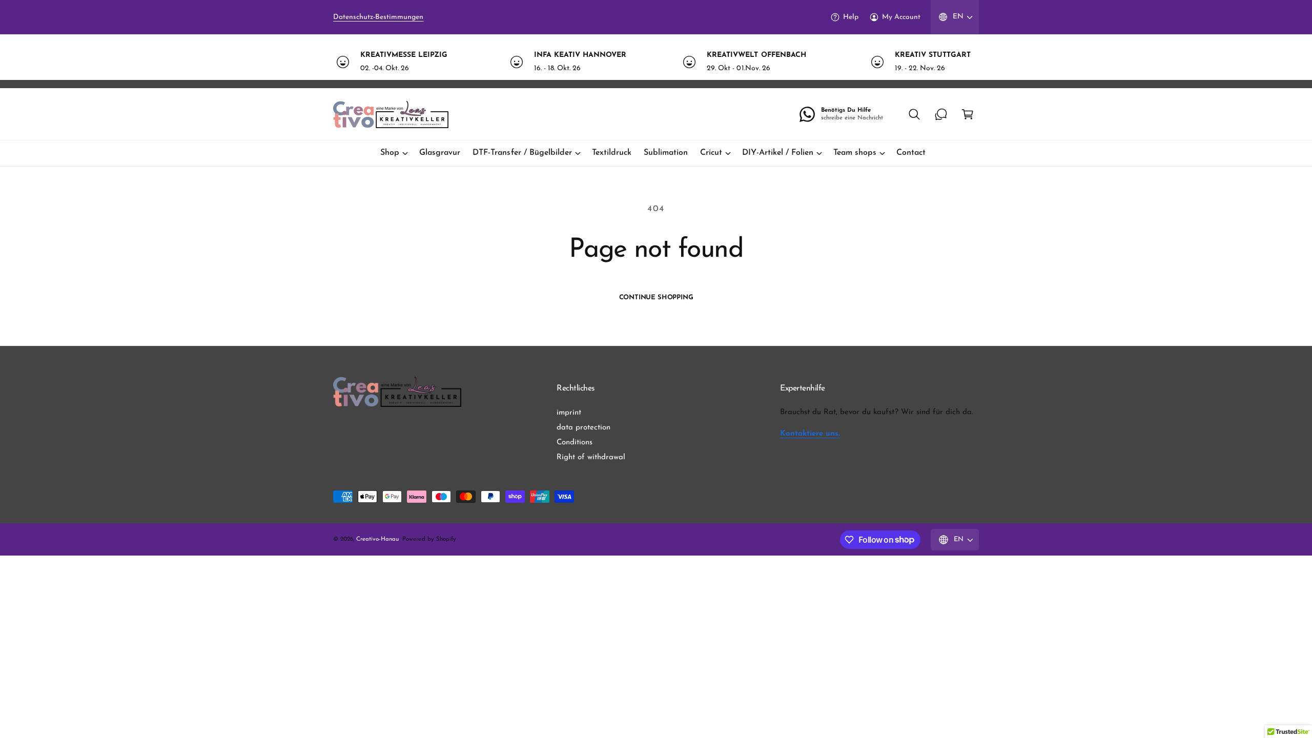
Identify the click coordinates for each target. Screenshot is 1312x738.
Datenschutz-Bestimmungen (378, 17)
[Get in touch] (941, 114)
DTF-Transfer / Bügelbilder (522, 153)
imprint (569, 413)
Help (850, 17)
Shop (389, 153)
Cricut (711, 153)
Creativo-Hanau (377, 539)
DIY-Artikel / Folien (777, 153)
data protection (583, 428)
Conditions (574, 442)
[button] (914, 114)
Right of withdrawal (591, 457)
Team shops (854, 153)
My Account (901, 17)
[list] (656, 61)
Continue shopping (656, 297)
